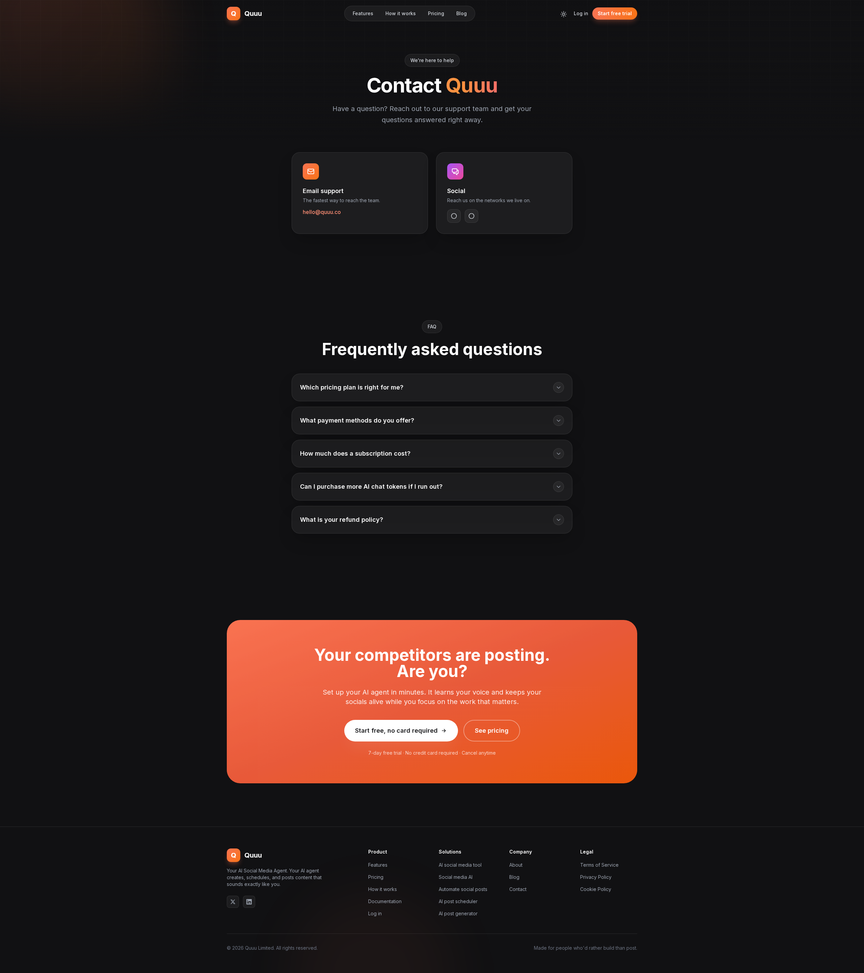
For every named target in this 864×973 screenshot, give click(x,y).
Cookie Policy (595, 889)
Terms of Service (599, 865)
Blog (461, 13)
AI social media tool (460, 865)
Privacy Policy (596, 877)
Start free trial (615, 13)
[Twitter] (233, 902)
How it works (400, 13)
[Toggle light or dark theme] (564, 13)
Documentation (385, 901)
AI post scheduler (458, 901)
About (515, 865)
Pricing (436, 13)
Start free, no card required (396, 730)
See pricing (492, 730)
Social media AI (456, 877)
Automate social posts (463, 889)
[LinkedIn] (249, 902)
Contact (517, 889)
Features (363, 13)
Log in (581, 13)
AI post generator (458, 913)
